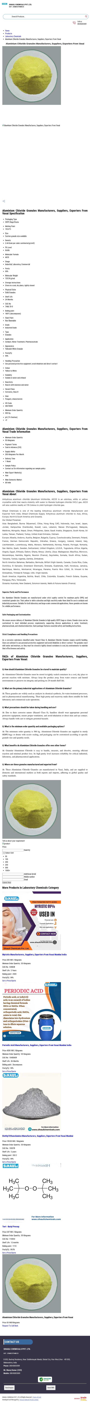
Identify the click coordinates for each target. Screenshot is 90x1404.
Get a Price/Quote (9, 981)
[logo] (4, 6)
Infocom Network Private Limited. (29, 1400)
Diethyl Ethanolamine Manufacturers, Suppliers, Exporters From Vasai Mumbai (37, 1136)
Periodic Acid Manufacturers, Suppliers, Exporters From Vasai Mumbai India (36, 1045)
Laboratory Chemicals (13, 36)
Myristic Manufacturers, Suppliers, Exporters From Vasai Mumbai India (34, 954)
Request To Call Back (10, 1326)
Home (7, 31)
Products (8, 33)
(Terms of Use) (36, 1397)
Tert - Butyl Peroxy (10, 1226)
